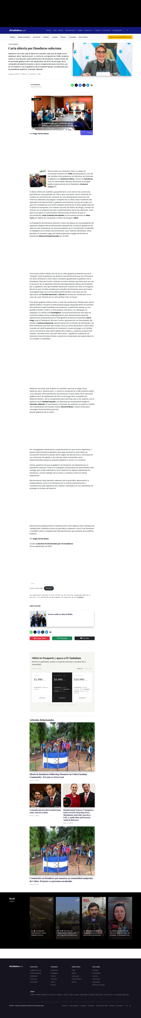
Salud (71, 995)
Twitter (53, 976)
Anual (88, 668)
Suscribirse (62, 698)
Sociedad (72, 37)
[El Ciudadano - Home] (17, 30)
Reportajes (96, 982)
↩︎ (33, 583)
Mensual (80, 668)
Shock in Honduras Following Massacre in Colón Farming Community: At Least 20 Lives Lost (58, 775)
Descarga (49, 588)
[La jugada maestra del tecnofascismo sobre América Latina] (45, 796)
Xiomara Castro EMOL (36, 588)
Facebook (54, 970)
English (80, 30)
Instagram (54, 973)
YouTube (85, 638)
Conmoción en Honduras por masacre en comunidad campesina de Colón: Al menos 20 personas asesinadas (61, 879)
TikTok (53, 982)
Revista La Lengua (98, 985)
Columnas (31, 74)
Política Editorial (35, 973)
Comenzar (42, 698)
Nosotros (65, 1005)
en (130, 1005)
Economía (36, 37)
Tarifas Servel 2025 (102, 1005)
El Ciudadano (35, 85)
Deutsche (87, 30)
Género (63, 37)
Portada (95, 970)
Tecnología (118, 995)
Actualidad (96, 973)
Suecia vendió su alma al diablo (60, 614)
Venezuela (75, 976)
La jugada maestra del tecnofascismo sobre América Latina (45, 811)
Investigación (117, 30)
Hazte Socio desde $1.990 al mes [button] (120, 37)
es (127, 1005)
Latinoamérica (70, 30)
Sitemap (112, 1005)
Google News (40, 638)
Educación (99, 995)
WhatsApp (63, 638)
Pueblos (46, 37)
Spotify (53, 985)
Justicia (54, 37)
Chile (55, 30)
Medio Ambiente (24, 37)
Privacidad (33, 982)
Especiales (83, 995)
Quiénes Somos (35, 970)
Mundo (48, 30)
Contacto (33, 979)
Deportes (125, 995)
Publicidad (33, 976)
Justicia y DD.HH (13, 74)
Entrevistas (106, 30)
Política (12, 37)
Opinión (98, 30)
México (60, 30)
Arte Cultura (83, 37)
